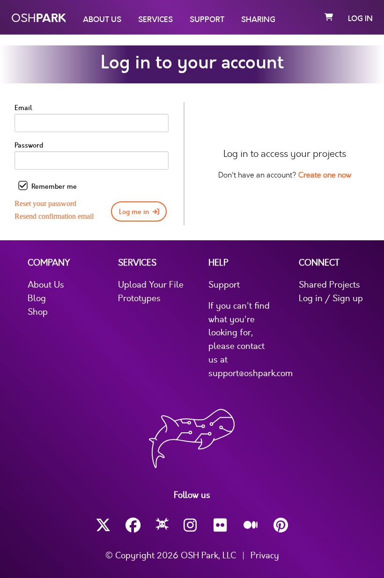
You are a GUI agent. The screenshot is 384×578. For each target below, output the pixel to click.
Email (23, 108)
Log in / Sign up (331, 298)
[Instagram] (191, 525)
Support (207, 20)
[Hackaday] (162, 526)
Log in (360, 19)
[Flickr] (221, 525)
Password (29, 145)
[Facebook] (133, 525)
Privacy (265, 555)
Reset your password (45, 203)
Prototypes (139, 298)
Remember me (54, 186)
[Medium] (251, 525)
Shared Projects (329, 284)
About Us (102, 20)
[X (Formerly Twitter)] (103, 525)
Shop (38, 312)
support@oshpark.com (250, 373)
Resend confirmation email (54, 216)
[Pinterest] (280, 525)
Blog (37, 298)
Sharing (258, 20)
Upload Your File (151, 284)
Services (155, 20)
